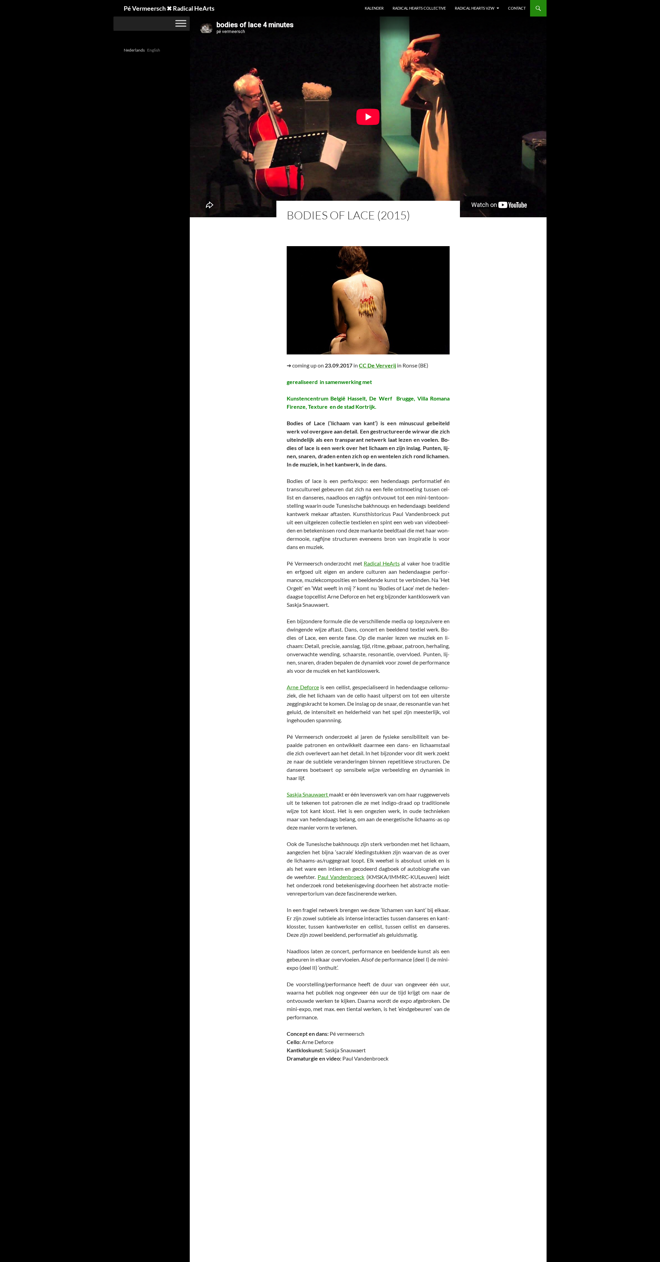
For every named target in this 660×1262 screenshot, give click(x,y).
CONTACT (517, 8)
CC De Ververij (377, 365)
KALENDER (374, 8)
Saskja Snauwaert (308, 794)
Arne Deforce (303, 687)
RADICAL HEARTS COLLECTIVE (419, 8)
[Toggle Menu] (180, 23)
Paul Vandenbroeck (341, 877)
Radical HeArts (382, 563)
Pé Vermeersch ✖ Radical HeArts (169, 8)
